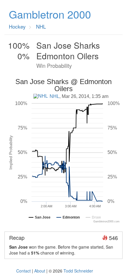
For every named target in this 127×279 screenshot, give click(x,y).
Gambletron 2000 (50, 14)
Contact (23, 271)
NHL (54, 96)
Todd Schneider (78, 271)
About (39, 271)
